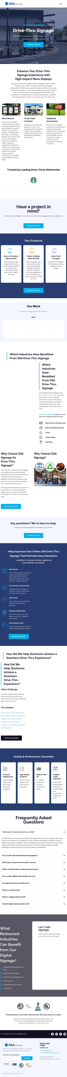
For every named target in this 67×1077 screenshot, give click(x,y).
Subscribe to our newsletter (11, 1055)
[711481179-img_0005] (21, 329)
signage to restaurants (49, 395)
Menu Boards (8, 118)
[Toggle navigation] (60, 3)
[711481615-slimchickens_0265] (46, 329)
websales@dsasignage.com (50, 1053)
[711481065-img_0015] (33, 329)
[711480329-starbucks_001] (58, 329)
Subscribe (27, 1058)
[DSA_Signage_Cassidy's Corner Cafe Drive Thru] (9, 329)
